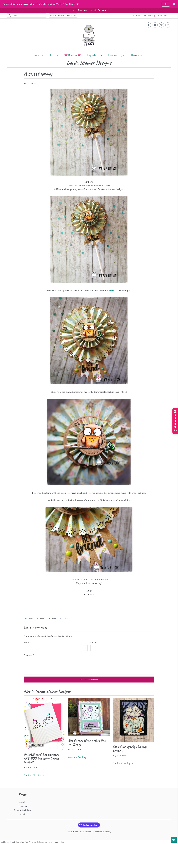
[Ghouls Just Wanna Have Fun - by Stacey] (89, 717)
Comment (29, 655)
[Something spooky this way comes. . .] (133, 720)
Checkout (164, 15)
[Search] (10, 15)
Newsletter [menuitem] (137, 55)
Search (22, 802)
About (22, 814)
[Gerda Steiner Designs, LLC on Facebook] (148, 24)
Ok (166, 4)
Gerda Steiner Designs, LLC (83, 832)
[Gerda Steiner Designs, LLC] (89, 35)
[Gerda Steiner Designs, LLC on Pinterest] (161, 24)
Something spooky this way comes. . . (130, 748)
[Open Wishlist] (174, 840)
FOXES (112, 290)
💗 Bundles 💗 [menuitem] (72, 55)
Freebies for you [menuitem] (116, 55)
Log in (137, 15)
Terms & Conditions (22, 810)
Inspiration (93, 55)
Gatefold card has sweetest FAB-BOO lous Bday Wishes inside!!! (41, 758)
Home (36, 55)
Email (93, 642)
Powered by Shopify (103, 832)
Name (27, 642)
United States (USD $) (61, 15)
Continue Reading (33, 775)
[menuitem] (39, 55)
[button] (175, 421)
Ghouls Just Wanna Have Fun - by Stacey (88, 742)
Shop (52, 55)
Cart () (150, 15)
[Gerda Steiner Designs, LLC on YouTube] (155, 24)
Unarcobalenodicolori (94, 185)
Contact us (22, 806)
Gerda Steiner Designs (89, 62)
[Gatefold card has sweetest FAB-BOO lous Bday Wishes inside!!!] (44, 724)
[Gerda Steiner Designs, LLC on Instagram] (167, 24)
